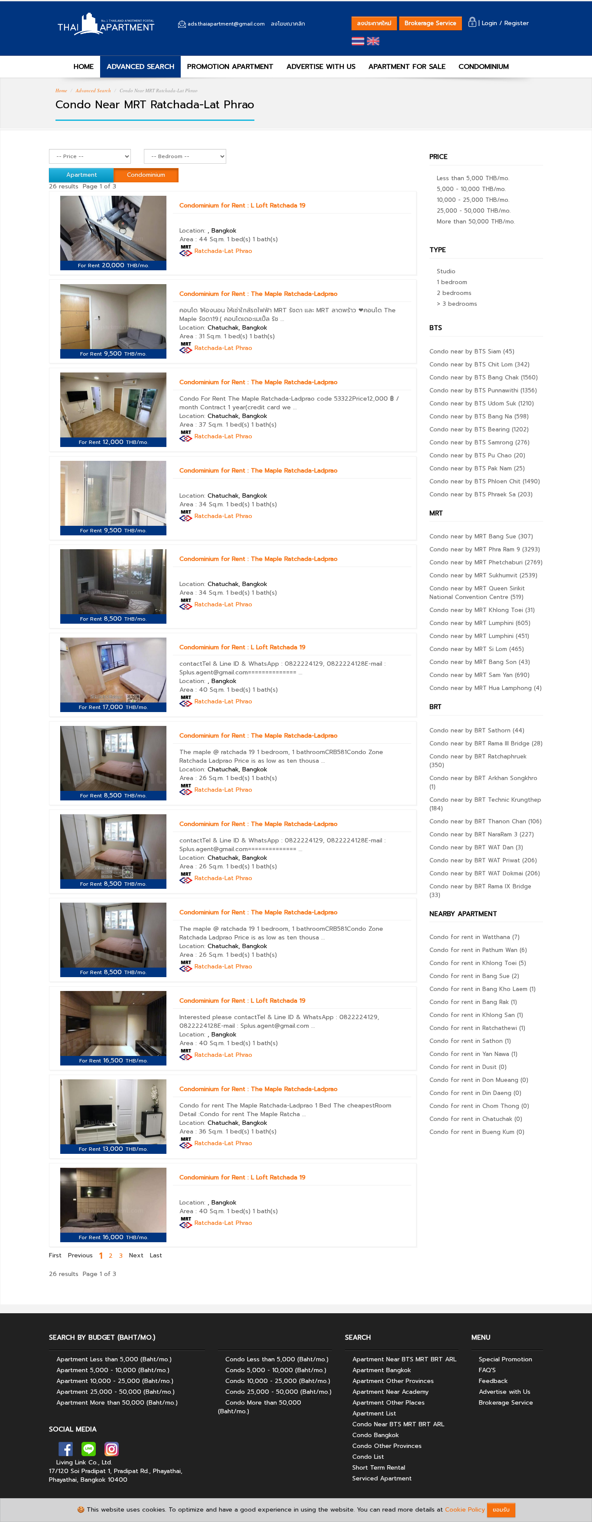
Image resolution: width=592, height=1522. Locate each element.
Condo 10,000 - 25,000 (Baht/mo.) (277, 1381)
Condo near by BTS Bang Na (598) (479, 416)
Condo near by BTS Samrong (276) (479, 442)
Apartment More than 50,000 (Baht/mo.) (117, 1402)
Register (516, 23)
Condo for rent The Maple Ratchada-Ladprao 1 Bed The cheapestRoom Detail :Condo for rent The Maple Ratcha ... (285, 1110)
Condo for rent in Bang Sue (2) (474, 976)
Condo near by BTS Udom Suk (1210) (481, 403)
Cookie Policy (465, 1509)
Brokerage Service (430, 23)
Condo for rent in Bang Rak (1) (473, 1002)
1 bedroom (452, 282)
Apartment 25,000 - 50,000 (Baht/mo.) (115, 1391)
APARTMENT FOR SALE (407, 67)
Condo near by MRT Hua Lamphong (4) (485, 688)
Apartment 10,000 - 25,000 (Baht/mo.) (114, 1381)
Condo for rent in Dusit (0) (468, 1067)
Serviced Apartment (382, 1478)
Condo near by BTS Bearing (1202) (479, 429)
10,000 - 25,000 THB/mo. (473, 200)
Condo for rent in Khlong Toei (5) (477, 963)
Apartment (81, 175)
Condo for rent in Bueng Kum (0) (476, 1132)
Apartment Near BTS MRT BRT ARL (404, 1359)
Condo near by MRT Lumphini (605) (479, 623)
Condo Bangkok (375, 1435)
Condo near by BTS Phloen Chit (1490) (484, 481)
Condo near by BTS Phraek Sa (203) (481, 494)
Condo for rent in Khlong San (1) (476, 1015)
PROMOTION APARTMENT (230, 67)
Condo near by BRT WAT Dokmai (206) (484, 873)
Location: (208, 230)
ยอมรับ (501, 1510)
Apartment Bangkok (381, 1370)
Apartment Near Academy (390, 1391)
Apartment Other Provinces (393, 1381)
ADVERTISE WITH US (320, 67)
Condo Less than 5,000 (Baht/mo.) (277, 1359)
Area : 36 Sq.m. (201, 1131)
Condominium (146, 175)
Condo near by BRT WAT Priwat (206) (483, 860)
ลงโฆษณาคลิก (288, 24)
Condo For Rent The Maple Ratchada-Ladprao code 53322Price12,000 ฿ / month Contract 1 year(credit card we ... (289, 403)
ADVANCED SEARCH (140, 67)
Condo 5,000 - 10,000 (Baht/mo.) (275, 1370)
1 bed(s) (238, 239)
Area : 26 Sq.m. (201, 778)
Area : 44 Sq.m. (202, 239)
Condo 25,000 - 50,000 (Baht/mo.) (278, 1391)
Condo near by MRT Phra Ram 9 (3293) (484, 549)
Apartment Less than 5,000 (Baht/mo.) (114, 1359)
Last (156, 1255)
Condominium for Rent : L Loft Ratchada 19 (242, 205)
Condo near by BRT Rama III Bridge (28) (486, 743)
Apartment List (374, 1413)
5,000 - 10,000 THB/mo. (471, 189)
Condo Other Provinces (387, 1446)
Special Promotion (505, 1359)
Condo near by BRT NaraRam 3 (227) (481, 834)
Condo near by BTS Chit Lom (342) (479, 364)
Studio (446, 271)
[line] (88, 1451)
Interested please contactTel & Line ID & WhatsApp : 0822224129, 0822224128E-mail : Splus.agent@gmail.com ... (279, 1021)
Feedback (493, 1381)
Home (61, 90)
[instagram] (111, 1451)
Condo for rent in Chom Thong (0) (479, 1106)
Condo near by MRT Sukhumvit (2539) (483, 575)
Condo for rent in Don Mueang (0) (478, 1080)
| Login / (490, 23)
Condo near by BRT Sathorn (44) (476, 730)
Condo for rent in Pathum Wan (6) (478, 950)
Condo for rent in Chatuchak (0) (475, 1119)
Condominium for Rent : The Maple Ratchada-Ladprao (258, 293)
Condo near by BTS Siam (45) (471, 351)
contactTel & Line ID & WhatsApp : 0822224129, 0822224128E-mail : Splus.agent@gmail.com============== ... (282, 668)
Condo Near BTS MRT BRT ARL (398, 1424)
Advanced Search (93, 90)
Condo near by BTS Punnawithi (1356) (483, 390)
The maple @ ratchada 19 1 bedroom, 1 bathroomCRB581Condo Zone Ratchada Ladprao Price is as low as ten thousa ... (281, 756)
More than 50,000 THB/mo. (476, 221)
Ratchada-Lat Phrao (223, 251)
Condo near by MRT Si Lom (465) (476, 649)
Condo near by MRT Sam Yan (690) (479, 675)
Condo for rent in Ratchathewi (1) (477, 1028)
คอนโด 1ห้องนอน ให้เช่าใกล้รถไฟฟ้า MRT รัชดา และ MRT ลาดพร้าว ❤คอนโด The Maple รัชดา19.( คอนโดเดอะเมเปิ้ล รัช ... (287, 315)
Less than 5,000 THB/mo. (473, 178)
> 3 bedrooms (457, 304)
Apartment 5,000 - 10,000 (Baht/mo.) (112, 1370)
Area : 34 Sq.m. (201, 504)
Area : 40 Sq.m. (202, 689)
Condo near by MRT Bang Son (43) (479, 662)
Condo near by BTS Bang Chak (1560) (483, 377)
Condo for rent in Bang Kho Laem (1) (482, 989)
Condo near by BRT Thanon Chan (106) (485, 821)
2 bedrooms (454, 293)
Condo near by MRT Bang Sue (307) (481, 536)
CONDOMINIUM (484, 67)
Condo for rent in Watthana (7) (474, 937)
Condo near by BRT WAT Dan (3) (476, 847)
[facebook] (66, 1451)
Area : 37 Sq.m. (201, 424)
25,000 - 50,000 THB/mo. (474, 211)
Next (136, 1255)
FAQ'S (487, 1370)
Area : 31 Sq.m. (200, 336)
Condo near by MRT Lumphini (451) (479, 636)
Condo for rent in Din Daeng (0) (475, 1093)
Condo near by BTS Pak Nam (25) (477, 468)
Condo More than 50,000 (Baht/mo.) (259, 1407)
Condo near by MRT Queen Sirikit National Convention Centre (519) (477, 592)
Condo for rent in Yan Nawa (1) (473, 1054)
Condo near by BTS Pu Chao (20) (477, 455)
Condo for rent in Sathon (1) (470, 1041)
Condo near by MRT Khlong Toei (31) (482, 610)
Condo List (368, 1456)
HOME (82, 67)
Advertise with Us (504, 1391)
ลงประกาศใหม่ (374, 23)
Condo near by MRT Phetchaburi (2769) (486, 562)
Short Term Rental (378, 1467)
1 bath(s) (265, 239)
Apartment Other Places (388, 1402)
